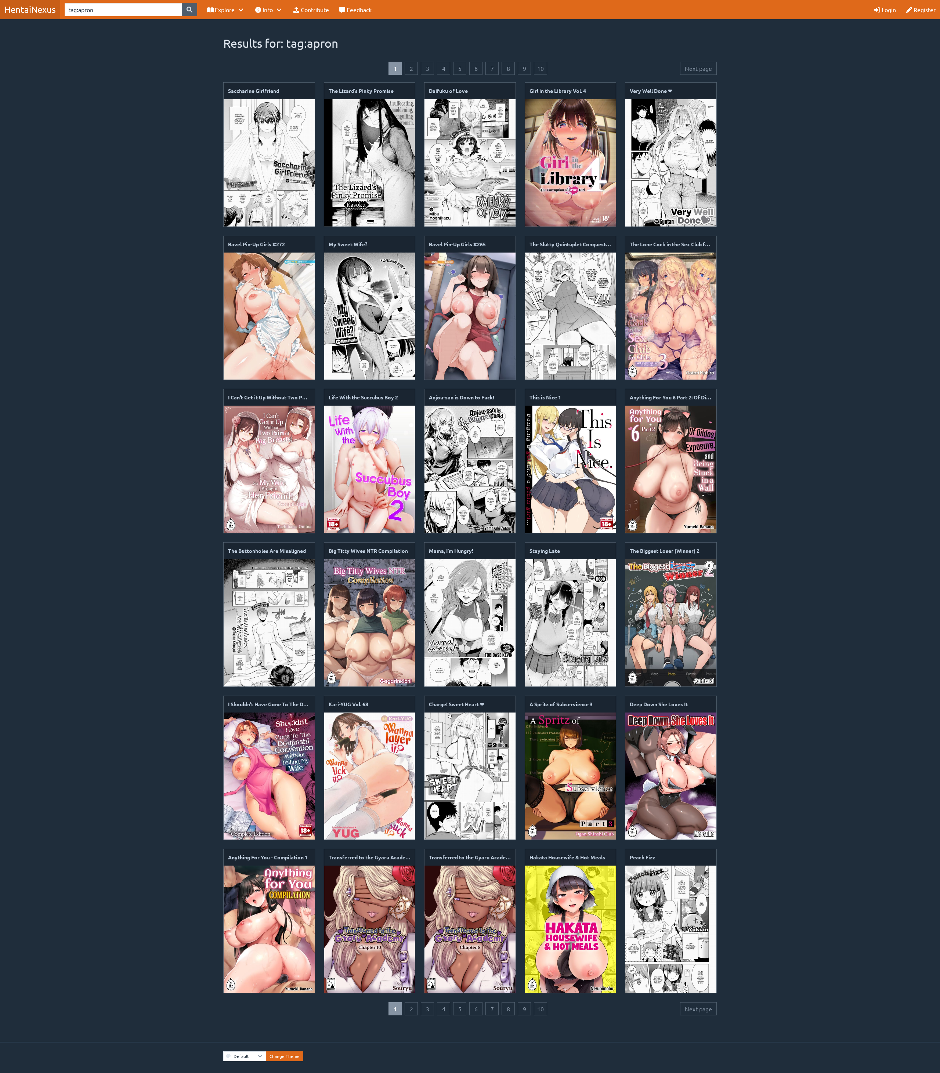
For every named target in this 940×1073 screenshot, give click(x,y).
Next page (698, 68)
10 (540, 68)
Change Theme (285, 1056)
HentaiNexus (30, 9)
